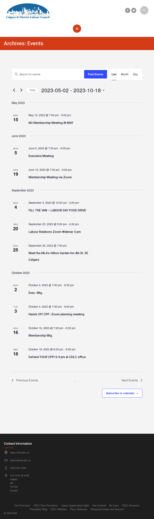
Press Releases (78, 509)
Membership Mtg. (41, 335)
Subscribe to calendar (120, 393)
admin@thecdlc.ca (20, 460)
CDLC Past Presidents (45, 505)
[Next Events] (21, 90)
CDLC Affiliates (58, 509)
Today (32, 89)
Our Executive (22, 505)
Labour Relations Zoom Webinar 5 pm (55, 232)
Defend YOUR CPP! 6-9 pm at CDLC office (57, 357)
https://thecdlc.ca (19, 452)
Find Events (95, 74)
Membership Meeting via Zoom (50, 177)
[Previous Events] (14, 90)
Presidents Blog (38, 509)
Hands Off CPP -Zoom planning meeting (56, 314)
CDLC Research (130, 505)
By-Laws (114, 505)
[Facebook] (127, 10)
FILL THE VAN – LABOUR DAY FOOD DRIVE (57, 210)
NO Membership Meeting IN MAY (51, 123)
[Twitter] (133, 10)
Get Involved (99, 505)
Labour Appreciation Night (75, 505)
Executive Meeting (41, 156)
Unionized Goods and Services (107, 509)
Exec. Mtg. (36, 293)
